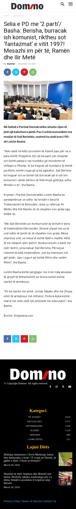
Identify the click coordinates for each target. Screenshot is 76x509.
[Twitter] (16, 72)
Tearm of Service (31, 501)
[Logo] (27, 6)
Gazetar (11, 63)
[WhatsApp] (33, 72)
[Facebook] (7, 72)
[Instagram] (56, 386)
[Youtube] (69, 386)
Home (7, 15)
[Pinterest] (24, 72)
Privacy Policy (12, 501)
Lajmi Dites (19, 15)
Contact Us (49, 501)
